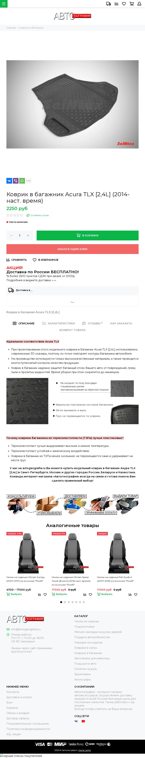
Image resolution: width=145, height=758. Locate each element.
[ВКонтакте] (9, 181)
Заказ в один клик (72, 249)
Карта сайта (84, 750)
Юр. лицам (13, 734)
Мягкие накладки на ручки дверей (98, 632)
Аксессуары (82, 679)
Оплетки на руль (85, 669)
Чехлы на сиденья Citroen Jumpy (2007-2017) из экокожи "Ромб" (25, 579)
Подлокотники (84, 626)
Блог (9, 702)
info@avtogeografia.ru (26, 629)
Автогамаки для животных (92, 658)
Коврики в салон (85, 647)
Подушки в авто (85, 663)
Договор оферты (17, 718)
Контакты (12, 692)
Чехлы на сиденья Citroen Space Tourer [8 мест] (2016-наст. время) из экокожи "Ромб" (71, 581)
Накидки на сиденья (88, 642)
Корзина (12, 708)
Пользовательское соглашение (27, 723)
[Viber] (16, 181)
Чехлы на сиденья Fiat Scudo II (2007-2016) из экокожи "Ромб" (115, 579)
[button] (61, 602)
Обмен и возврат (18, 713)
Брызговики (82, 674)
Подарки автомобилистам (92, 637)
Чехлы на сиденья (86, 621)
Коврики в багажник (88, 653)
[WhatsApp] (22, 181)
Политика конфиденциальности (28, 729)
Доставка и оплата (19, 697)
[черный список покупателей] (21, 755)
